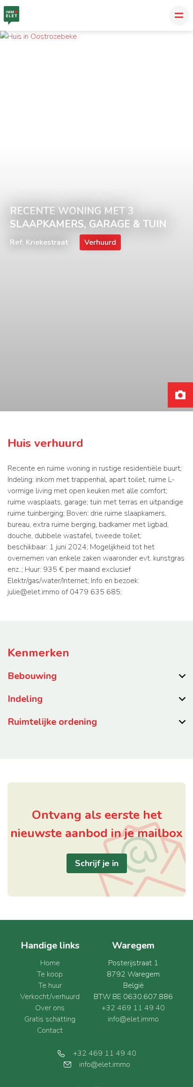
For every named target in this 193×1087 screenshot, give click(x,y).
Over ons (50, 1008)
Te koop (50, 974)
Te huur (50, 985)
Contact (50, 1030)
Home (50, 963)
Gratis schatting (49, 1019)
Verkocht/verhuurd (50, 997)
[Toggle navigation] (179, 16)
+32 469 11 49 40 (133, 1008)
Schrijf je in (97, 863)
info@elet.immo (133, 1019)
